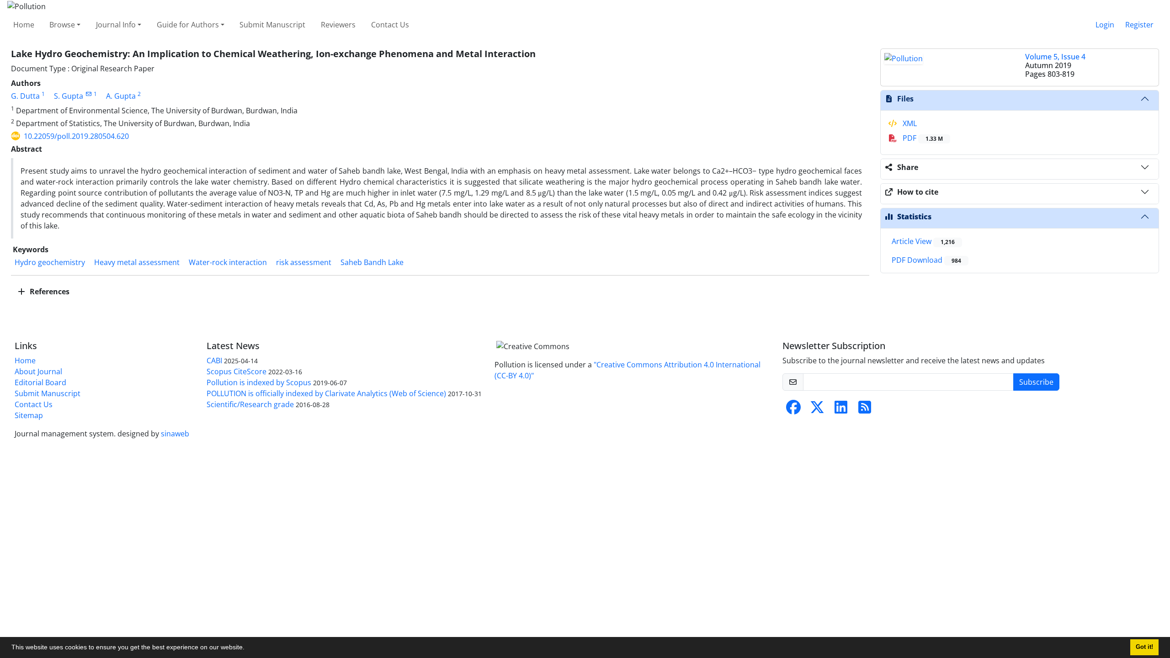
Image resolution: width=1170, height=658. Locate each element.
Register (1139, 25)
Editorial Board (40, 382)
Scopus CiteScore (236, 371)
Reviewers (338, 25)
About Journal (38, 371)
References (48, 292)
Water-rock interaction (228, 262)
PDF (922, 138)
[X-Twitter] (817, 410)
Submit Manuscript (272, 25)
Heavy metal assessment (137, 262)
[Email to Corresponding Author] (88, 94)
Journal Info (116, 25)
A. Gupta (121, 96)
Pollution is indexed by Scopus (259, 382)
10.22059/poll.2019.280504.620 (76, 136)
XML (909, 123)
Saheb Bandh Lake (372, 262)
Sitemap (29, 415)
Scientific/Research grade (250, 404)
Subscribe (1036, 382)
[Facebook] (793, 410)
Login (1105, 25)
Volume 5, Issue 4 (1055, 57)
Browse (62, 25)
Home (23, 25)
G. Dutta (25, 96)
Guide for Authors (188, 25)
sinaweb (175, 434)
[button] (247, 648)
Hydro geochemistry (50, 262)
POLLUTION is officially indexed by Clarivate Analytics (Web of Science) (326, 393)
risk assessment (303, 262)
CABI (214, 361)
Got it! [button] (1144, 647)
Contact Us (390, 25)
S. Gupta (68, 96)
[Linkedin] (841, 410)
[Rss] (865, 410)
